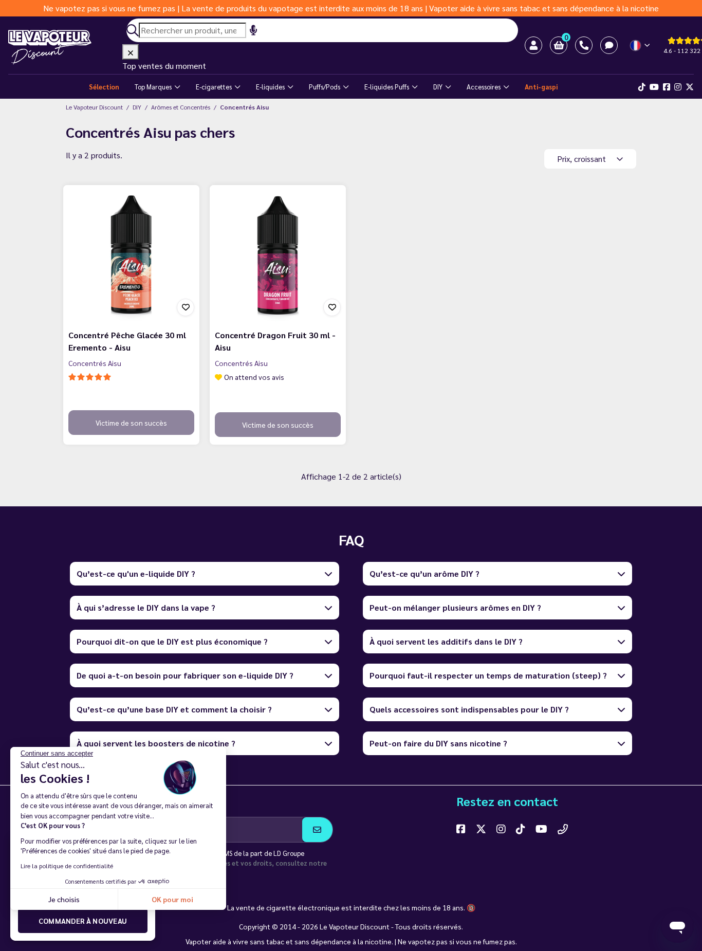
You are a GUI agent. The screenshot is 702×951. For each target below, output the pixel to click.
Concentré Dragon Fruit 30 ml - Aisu (275, 341)
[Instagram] (677, 87)
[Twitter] (690, 87)
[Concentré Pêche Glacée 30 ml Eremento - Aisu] (131, 253)
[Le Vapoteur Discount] (65, 47)
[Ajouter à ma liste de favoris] (185, 307)
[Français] (640, 45)
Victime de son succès (131, 422)
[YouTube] (541, 828)
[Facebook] (666, 87)
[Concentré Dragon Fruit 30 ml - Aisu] (278, 253)
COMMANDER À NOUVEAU (83, 920)
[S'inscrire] (317, 829)
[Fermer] (130, 52)
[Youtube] (654, 87)
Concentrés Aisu (94, 363)
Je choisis (64, 899)
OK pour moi (172, 899)
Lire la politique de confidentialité (67, 866)
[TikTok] (641, 87)
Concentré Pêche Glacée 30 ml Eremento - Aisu (127, 341)
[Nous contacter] (563, 828)
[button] (558, 45)
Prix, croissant (582, 158)
